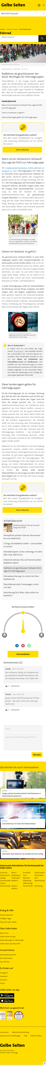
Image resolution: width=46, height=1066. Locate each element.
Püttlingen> (16, 878)
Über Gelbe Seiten (8, 928)
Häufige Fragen (6, 918)
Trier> (25, 875)
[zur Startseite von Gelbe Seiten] (16, 1045)
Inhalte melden (36, 1036)
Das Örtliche (4, 962)
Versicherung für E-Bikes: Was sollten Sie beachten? (21, 594)
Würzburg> (38, 886)
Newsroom (4, 933)
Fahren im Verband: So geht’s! (13, 113)
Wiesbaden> (39, 875)
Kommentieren (23, 654)
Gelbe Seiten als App (8, 936)
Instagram (4, 973)
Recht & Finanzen (12, 29)
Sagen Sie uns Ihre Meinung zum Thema (20, 737)
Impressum (4, 1032)
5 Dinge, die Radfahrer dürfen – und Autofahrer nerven (23, 545)
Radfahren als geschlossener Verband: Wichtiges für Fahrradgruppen (23, 569)
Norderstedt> (28, 886)
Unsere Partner (7, 950)
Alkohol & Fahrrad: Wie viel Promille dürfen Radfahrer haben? (22, 561)
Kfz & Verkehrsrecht (25, 29)
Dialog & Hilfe (7, 910)
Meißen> (15, 880)
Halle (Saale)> (39, 872)
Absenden (37, 755)
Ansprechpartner (6, 915)
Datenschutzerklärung (20, 1032)
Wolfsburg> (16, 875)
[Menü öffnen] (43, 5)
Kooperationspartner (8, 954)
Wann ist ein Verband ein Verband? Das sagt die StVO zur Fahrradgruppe (22, 106)
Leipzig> (3, 878)
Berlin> (14, 872)
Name (7, 729)
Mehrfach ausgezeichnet (12, 1008)
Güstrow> (4, 872)
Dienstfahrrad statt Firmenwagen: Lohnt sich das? (21, 586)
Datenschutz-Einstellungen (10, 1036)
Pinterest (3, 980)
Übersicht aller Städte (8, 922)
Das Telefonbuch (6, 958)
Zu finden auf (6, 968)
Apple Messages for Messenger (12, 940)
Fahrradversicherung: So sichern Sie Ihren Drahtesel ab (21, 577)
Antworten (15, 686)
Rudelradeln (18, 351)
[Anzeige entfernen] (44, 1063)
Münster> (27, 878)
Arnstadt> (27, 872)
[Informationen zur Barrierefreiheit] (39, 5)
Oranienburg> (5, 886)
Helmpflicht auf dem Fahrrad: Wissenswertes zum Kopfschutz (22, 537)
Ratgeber (2, 29)
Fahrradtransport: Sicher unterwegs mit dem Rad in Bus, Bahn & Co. (23, 553)
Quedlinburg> (39, 880)
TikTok (2, 983)
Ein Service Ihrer (9, 1051)
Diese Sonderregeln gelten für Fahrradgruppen (19, 117)
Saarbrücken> (5, 875)
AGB (25, 1036)
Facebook (3, 976)
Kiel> (36, 878)
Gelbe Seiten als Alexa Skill (10, 943)
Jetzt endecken (22, 149)
